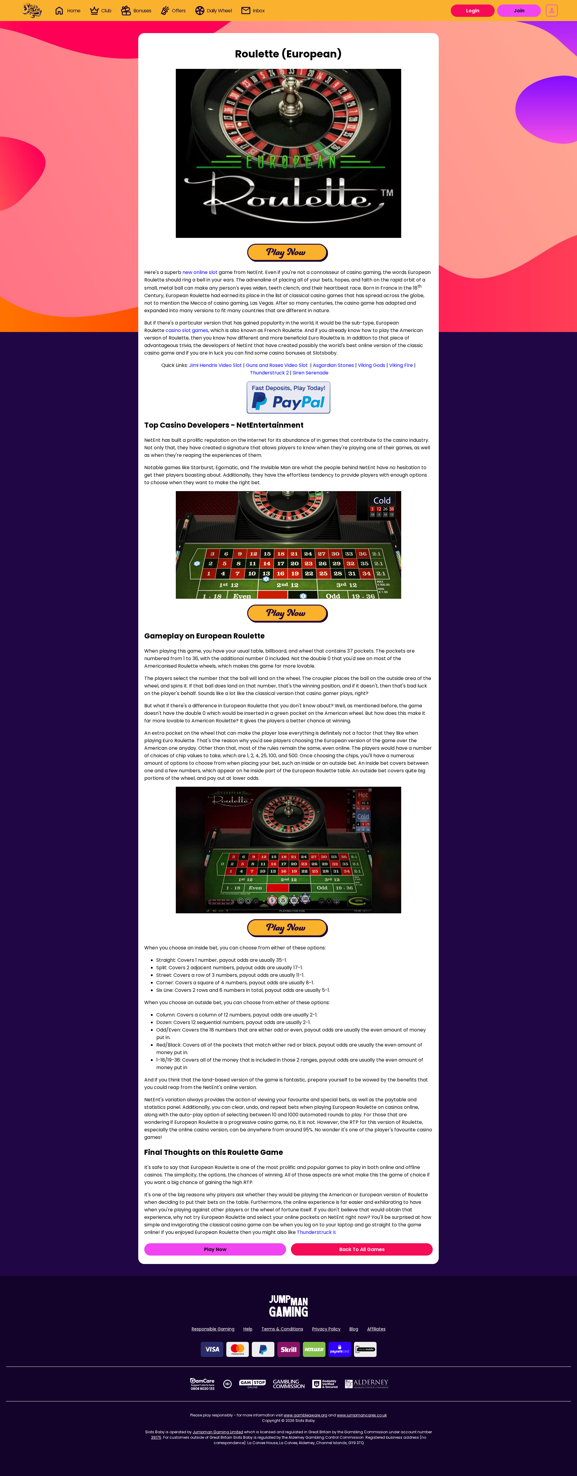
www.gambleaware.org (305, 1415)
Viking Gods (371, 365)
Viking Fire (401, 365)
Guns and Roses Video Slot (277, 365)
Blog (354, 1329)
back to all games (362, 1249)
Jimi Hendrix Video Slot (215, 365)
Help (247, 1329)
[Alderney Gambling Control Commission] (367, 1384)
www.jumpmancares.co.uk (362, 1415)
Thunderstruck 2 (269, 372)
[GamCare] (202, 1383)
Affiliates (376, 1329)
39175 (156, 1437)
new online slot (200, 272)
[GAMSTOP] (252, 1384)
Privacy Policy (326, 1329)
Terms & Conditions (282, 1329)
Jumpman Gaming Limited (218, 1431)
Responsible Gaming (213, 1329)
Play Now (215, 1249)
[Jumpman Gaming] (288, 1314)
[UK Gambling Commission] (288, 1384)
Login (472, 10)
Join (519, 10)
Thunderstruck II (316, 1232)
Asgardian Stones (333, 365)
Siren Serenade (310, 372)
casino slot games (187, 330)
